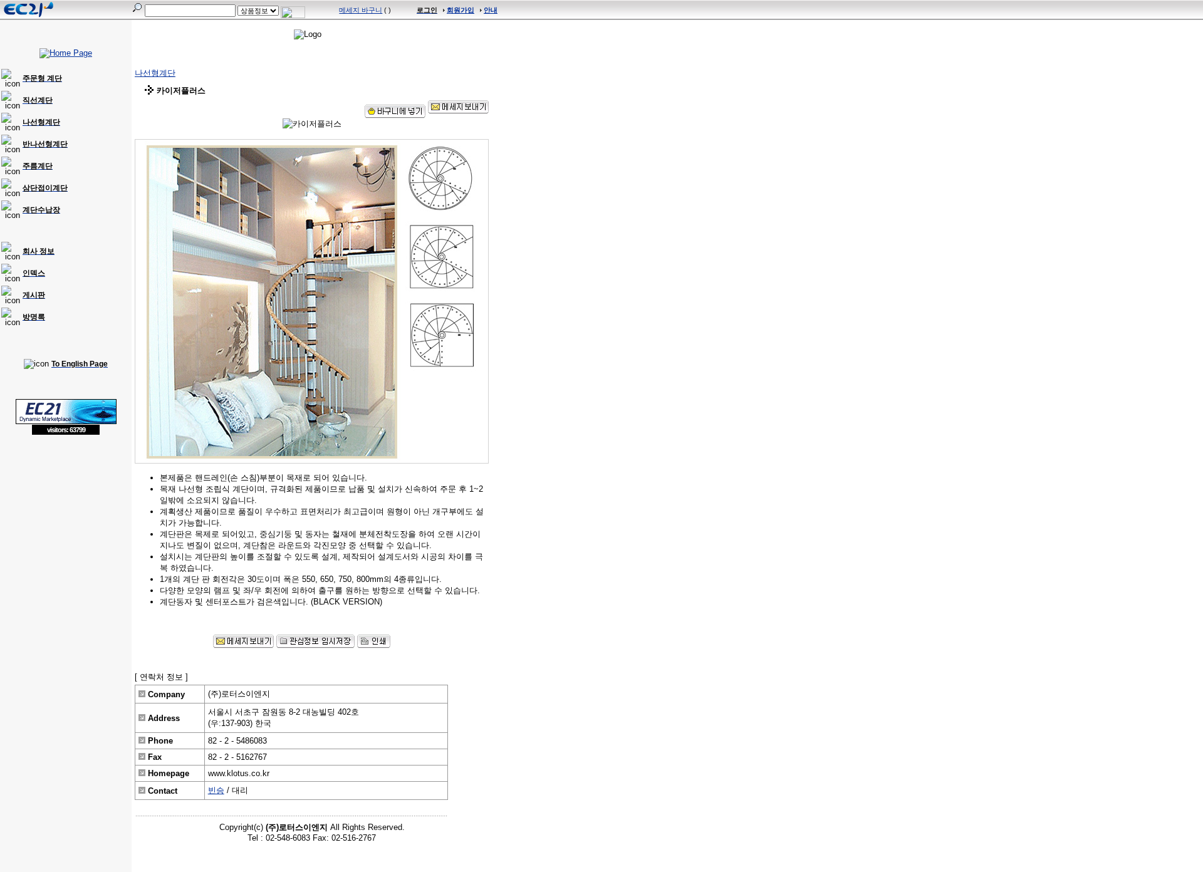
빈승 (216, 790)
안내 (490, 10)
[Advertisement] (65, 526)
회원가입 (460, 10)
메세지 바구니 (360, 10)
